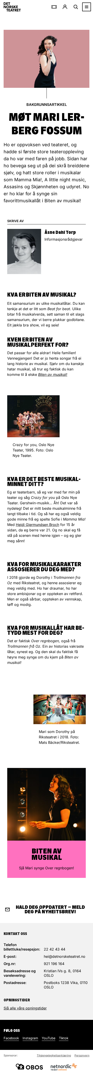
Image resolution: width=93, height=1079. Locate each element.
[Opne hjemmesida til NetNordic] (63, 1066)
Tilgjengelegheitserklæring (54, 1055)
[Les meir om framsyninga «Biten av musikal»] (46, 804)
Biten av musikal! (52, 374)
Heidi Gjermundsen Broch (37, 524)
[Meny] (86, 7)
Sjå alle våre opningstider (25, 1008)
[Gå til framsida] (12, 7)
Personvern (81, 1055)
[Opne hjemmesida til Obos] (29, 1067)
